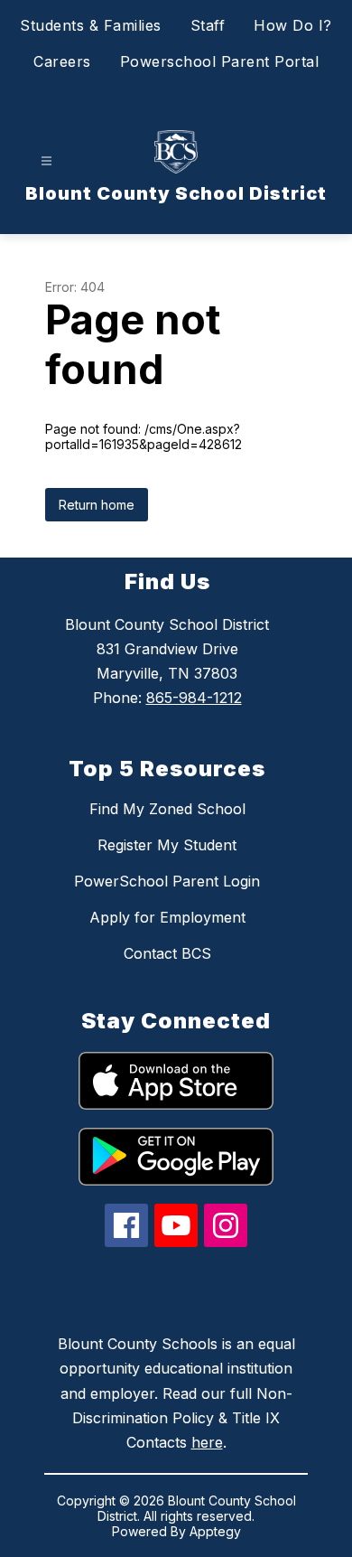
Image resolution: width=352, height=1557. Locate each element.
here (207, 1442)
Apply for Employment (167, 917)
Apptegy (215, 1531)
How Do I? (293, 25)
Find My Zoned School (167, 809)
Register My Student (166, 845)
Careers (62, 61)
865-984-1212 (194, 698)
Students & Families (91, 25)
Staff (208, 25)
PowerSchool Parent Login (167, 881)
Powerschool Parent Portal (220, 61)
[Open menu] (46, 161)
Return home (96, 504)
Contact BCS (167, 953)
